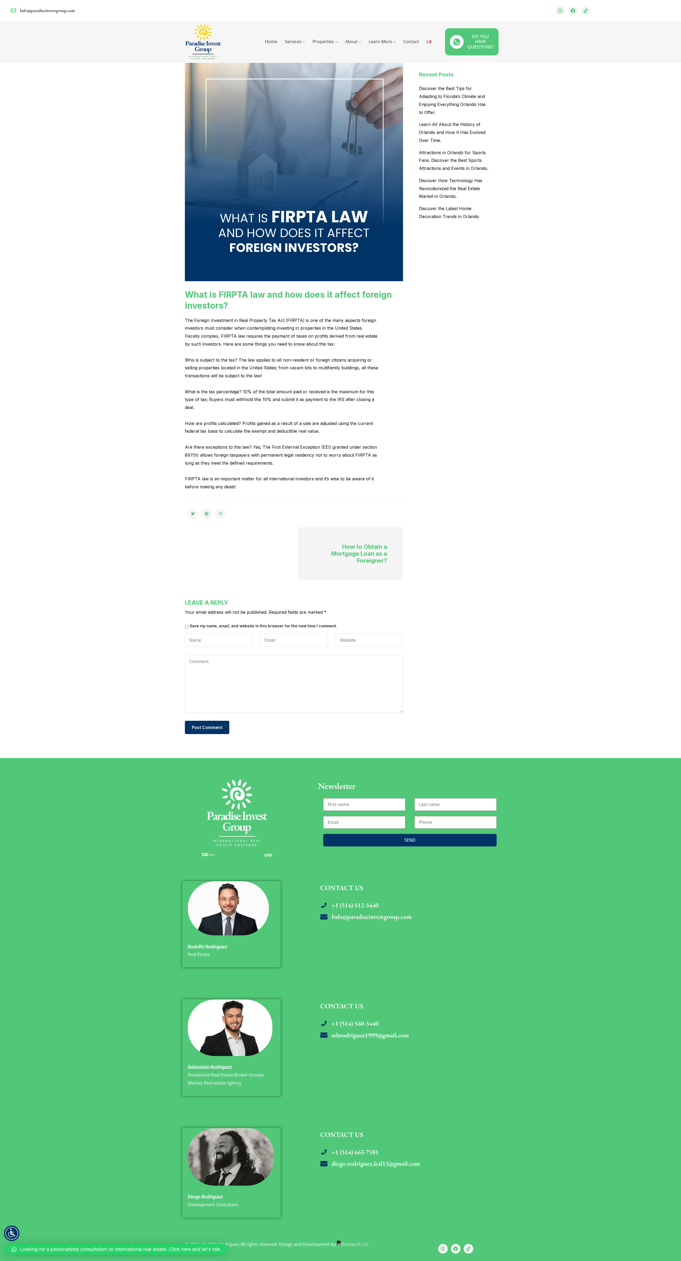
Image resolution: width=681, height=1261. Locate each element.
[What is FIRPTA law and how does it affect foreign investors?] (193, 514)
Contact (411, 41)
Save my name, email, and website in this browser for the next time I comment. (263, 626)
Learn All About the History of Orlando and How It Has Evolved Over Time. (452, 132)
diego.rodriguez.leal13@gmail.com (375, 1163)
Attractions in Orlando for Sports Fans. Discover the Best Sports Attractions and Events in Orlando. (453, 160)
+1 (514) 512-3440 (355, 905)
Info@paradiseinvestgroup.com (47, 10)
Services (293, 41)
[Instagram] (560, 10)
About (351, 41)
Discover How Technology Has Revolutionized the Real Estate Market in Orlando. (450, 188)
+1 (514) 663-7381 (355, 1152)
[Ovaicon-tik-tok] (586, 10)
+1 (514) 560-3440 (355, 1023)
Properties (323, 41)
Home (271, 41)
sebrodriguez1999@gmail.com (370, 1035)
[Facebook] (573, 10)
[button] (116, 1249)
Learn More (380, 41)
